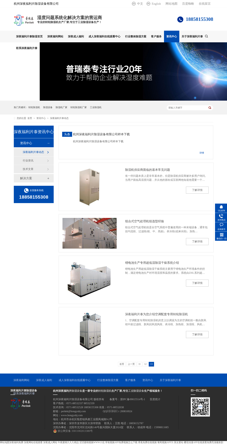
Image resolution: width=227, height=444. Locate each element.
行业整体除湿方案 (135, 36)
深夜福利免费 (16, 442)
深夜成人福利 (76, 36)
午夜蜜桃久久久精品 (68, 442)
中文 (140, 3)
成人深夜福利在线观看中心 (104, 36)
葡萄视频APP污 (165, 442)
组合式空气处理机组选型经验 (144, 221)
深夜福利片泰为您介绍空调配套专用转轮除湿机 (156, 314)
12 (145, 364)
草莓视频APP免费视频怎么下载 (121, 442)
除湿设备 (48, 107)
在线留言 (205, 3)
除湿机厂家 (61, 107)
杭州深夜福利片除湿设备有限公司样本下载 (101, 134)
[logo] (24, 25)
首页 (30, 118)
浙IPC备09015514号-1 (132, 399)
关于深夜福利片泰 (192, 36)
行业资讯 (28, 160)
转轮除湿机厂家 (78, 107)
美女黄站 (178, 442)
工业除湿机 (96, 107)
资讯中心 (171, 36)
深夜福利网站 (55, 36)
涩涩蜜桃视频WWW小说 (92, 442)
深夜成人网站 (50, 442)
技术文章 (28, 169)
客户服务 (156, 36)
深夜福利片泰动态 (59, 118)
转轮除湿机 (34, 107)
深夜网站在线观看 (33, 442)
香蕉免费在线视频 (147, 442)
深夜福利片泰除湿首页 (29, 36)
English (156, 3)
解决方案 (26, 178)
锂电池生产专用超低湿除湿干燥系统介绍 (152, 262)
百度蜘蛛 (188, 3)
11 (139, 364)
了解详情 (197, 190)
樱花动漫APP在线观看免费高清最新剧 (203, 442)
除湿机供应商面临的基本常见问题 (147, 169)
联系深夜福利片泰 (26, 48)
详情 (201, 153)
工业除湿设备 (136, 390)
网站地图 (171, 3)
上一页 (131, 364)
